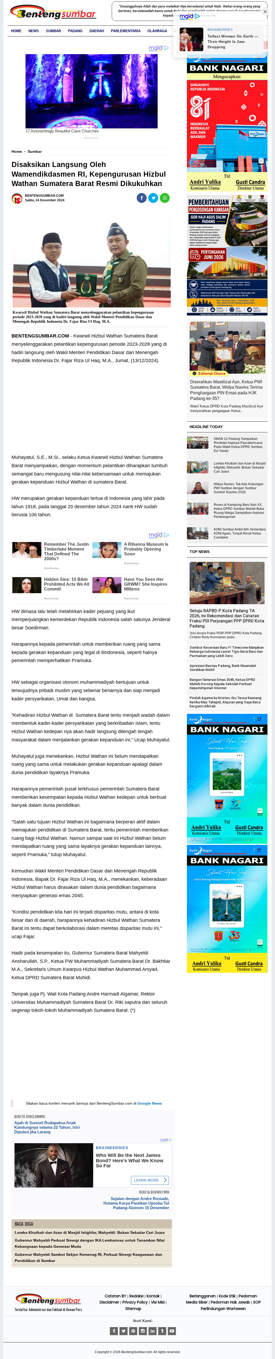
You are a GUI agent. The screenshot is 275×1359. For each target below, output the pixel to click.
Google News (150, 1103)
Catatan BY (115, 1296)
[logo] (48, 1303)
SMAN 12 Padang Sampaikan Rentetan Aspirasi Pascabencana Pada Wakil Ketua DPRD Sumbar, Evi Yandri (238, 445)
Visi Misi (158, 1302)
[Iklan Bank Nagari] (227, 843)
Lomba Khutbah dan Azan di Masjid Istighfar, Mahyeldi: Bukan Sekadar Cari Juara (90, 1233)
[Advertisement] (92, 413)
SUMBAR (53, 31)
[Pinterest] (133, 1331)
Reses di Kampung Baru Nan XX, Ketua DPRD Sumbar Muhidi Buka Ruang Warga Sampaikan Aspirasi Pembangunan (239, 511)
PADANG (75, 31)
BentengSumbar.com (136, 1352)
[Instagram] (143, 1331)
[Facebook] (114, 1331)
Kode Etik (227, 1296)
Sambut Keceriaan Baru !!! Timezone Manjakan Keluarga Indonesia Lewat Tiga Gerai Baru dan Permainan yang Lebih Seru (227, 651)
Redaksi (136, 1296)
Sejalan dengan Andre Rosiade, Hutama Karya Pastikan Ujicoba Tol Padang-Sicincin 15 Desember (136, 1203)
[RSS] (172, 1331)
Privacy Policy (135, 1302)
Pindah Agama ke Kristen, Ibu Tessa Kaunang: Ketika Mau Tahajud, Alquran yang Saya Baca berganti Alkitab (226, 702)
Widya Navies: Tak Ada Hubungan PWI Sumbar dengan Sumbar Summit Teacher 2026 (238, 488)
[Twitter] (124, 1331)
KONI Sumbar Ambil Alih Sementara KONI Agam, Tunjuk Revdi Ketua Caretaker (240, 533)
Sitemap (133, 1308)
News (33, 31)
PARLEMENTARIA (125, 31)
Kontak (153, 1296)
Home (16, 31)
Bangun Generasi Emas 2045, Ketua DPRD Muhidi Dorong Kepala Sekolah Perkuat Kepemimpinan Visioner (222, 684)
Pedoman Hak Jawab (230, 1302)
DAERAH (96, 31)
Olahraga (157, 31)
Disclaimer (109, 1302)
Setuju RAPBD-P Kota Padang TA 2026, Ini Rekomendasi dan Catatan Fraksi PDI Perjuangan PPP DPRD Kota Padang (227, 618)
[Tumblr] (162, 1331)
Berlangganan (203, 1296)
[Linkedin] (153, 1331)
